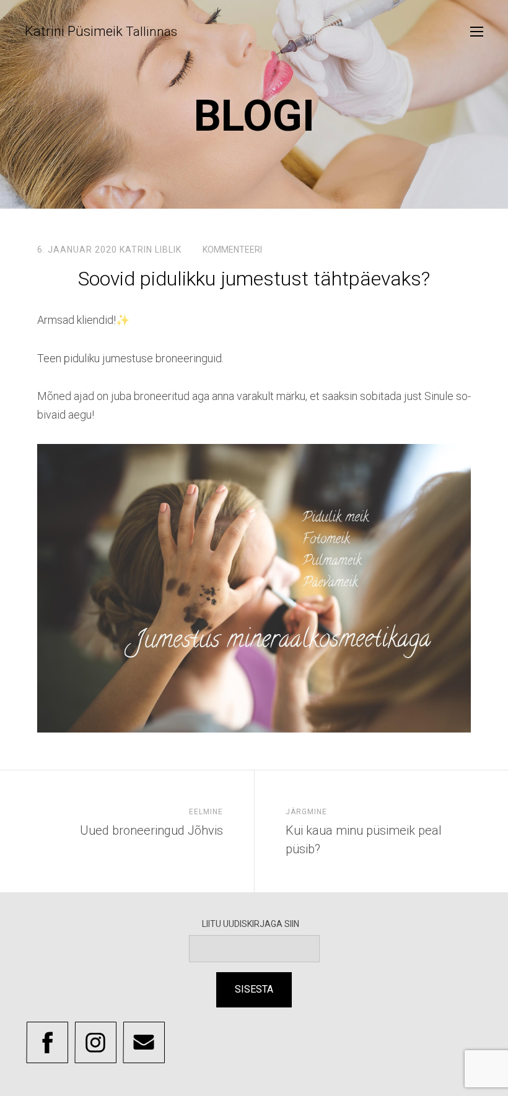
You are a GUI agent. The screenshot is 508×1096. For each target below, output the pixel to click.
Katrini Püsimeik (101, 31)
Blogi (254, 115)
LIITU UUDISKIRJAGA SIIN (254, 924)
